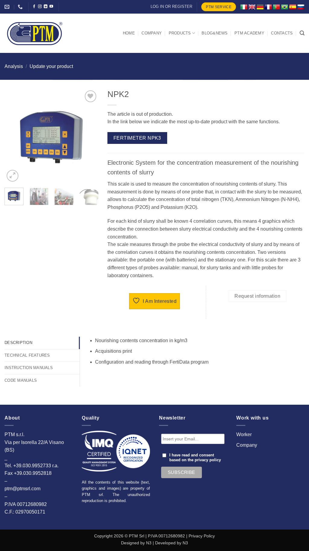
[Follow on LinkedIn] (45, 7)
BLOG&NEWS (215, 33)
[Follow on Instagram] (40, 7)
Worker (244, 434)
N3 (148, 542)
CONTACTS (282, 33)
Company (246, 445)
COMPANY (152, 33)
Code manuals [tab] (21, 380)
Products (180, 33)
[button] (302, 33)
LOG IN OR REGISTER (171, 6)
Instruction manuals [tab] (29, 367)
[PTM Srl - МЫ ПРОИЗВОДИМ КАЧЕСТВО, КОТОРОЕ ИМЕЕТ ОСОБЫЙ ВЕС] (35, 33)
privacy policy (208, 460)
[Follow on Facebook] (34, 7)
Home (129, 33)
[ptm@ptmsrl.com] (8, 6)
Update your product (51, 66)
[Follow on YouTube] (51, 7)
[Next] (89, 136)
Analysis (14, 66)
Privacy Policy (202, 535)
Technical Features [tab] (27, 355)
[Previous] (13, 136)
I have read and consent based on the (195, 457)
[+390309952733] (21, 6)
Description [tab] (18, 342)
